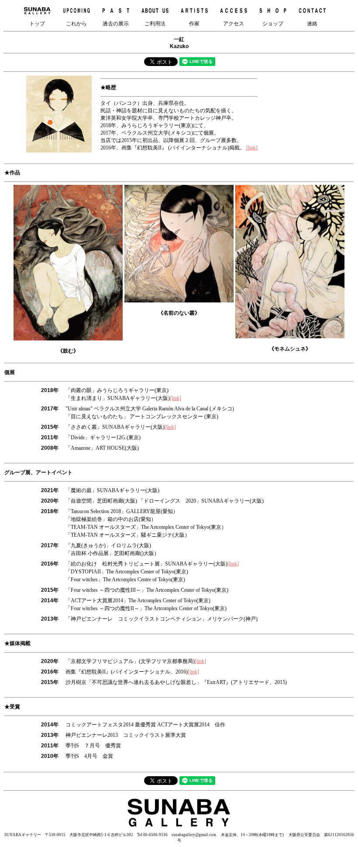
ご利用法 (155, 24)
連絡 (312, 24)
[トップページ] (179, 828)
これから (76, 24)
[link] (252, 148)
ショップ (272, 24)
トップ (37, 24)
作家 (194, 24)
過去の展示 (116, 24)
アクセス (233, 24)
